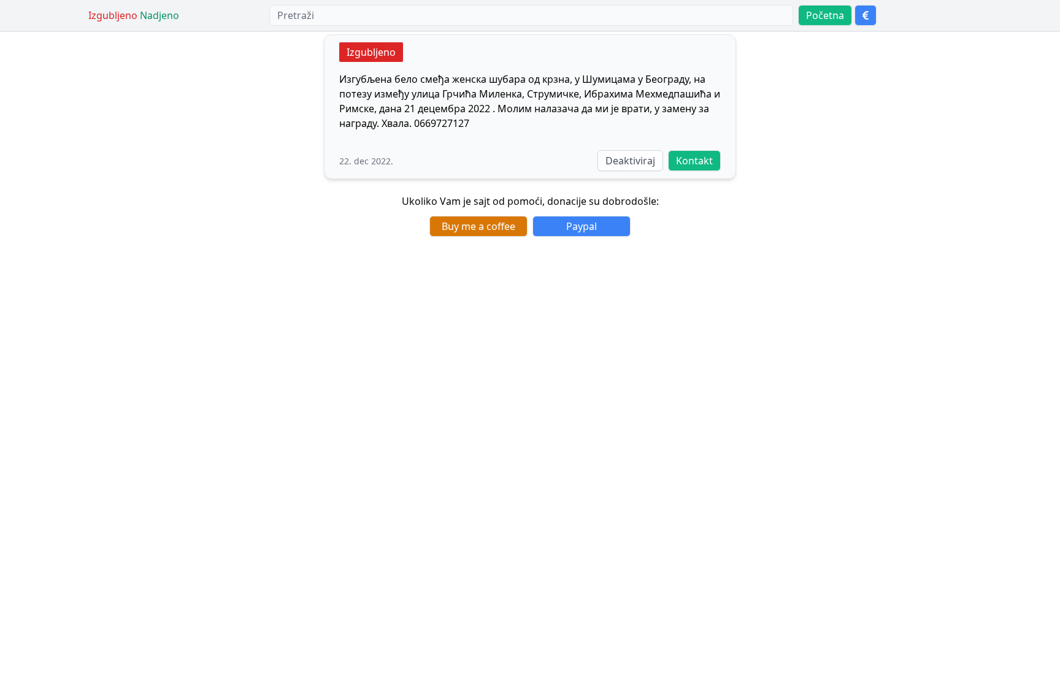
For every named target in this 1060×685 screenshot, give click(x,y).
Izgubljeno (371, 52)
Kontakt (694, 160)
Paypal (581, 226)
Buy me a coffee (478, 226)
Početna (825, 15)
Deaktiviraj (630, 160)
